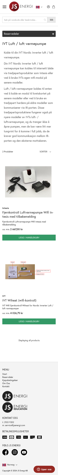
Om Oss (6, 383)
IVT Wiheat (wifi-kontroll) (19, 300)
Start (4, 373)
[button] (45, 151)
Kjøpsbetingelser (10, 380)
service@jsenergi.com (15, 425)
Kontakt (5, 386)
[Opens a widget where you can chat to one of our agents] (44, 469)
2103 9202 (9, 422)
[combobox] (24, 20)
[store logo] (20, 7)
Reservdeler (7, 377)
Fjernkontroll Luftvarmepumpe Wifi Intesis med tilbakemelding (27, 214)
